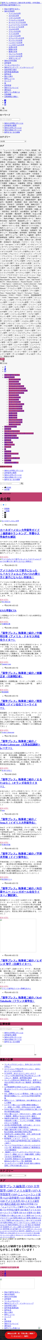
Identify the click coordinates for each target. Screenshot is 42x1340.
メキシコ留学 (18, 1227)
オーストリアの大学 (16, 27)
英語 (31, 1225)
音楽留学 (7, 1227)
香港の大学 (13, 52)
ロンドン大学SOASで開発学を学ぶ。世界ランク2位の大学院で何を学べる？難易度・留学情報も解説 (23, 1082)
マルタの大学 (14, 29)
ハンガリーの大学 (15, 43)
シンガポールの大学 (16, 45)
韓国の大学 (13, 49)
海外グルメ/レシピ (11, 88)
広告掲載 (7, 94)
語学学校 (29, 1227)
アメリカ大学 (15, 1201)
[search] (21, 483)
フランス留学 (27, 1229)
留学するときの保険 (12, 132)
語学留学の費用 (10, 125)
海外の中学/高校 (10, 61)
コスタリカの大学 (15, 56)
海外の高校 (12, 1204)
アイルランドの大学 (16, 20)
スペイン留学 (10, 1237)
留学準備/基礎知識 (11, 72)
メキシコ (37, 1229)
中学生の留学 (15, 1210)
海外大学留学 (9, 11)
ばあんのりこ (22, 1220)
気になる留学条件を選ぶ (9, 1267)
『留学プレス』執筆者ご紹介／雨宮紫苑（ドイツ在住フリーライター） (21, 704)
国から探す (8, 76)
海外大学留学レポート (17, 1225)
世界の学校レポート (12, 1223)
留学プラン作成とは (12, 92)
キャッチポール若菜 (9, 1235)
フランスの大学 (15, 31)
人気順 (6, 511)
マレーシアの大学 (15, 54)
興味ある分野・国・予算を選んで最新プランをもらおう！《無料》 (21, 1335)
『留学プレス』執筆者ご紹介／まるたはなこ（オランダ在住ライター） (21, 783)
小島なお (15, 1216)
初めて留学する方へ (12, 9)
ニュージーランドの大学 (18, 25)
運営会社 (7, 90)
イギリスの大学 (15, 18)
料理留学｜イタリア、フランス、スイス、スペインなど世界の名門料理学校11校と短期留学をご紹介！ (22, 1141)
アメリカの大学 (15, 13)
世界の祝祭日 (33, 1218)
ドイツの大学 (14, 34)
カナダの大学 (14, 16)
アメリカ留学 (26, 1190)
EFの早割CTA (8, 610)
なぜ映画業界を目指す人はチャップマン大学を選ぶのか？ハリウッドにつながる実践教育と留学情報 (22, 1089)
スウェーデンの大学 (16, 38)
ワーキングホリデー (12, 65)
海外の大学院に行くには (13, 123)
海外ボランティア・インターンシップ (19, 67)
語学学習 (7, 85)
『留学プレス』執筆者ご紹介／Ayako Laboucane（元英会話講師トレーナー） (20, 744)
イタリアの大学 (15, 36)
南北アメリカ (32, 1210)
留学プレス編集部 (16, 1186)
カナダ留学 (29, 1213)
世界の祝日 (19, 1218)
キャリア (7, 81)
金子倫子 (17, 1229)
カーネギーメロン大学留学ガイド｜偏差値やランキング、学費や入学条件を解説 (20, 533)
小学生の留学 (12, 1233)
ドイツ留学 (27, 1216)
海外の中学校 (29, 1204)
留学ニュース (9, 79)
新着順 (6, 509)
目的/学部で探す (10, 70)
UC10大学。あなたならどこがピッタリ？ (20, 1073)
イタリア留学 (7, 1220)
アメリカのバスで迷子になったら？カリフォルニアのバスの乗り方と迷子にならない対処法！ (20, 574)
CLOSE (4, 110)
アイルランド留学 (30, 1223)
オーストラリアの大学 (17, 22)
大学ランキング (15, 58)
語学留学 (7, 63)
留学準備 (7, 1229)
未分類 (6, 489)
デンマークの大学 (15, 40)
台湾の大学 (13, 47)
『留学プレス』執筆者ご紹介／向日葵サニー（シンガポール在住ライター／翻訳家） (21, 892)
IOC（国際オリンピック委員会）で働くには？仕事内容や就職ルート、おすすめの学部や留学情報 (23, 1096)
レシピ (3, 1231)
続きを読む (4, 557)
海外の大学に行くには (13, 128)
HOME (8, 487)
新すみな (19, 1235)
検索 (2, 359)
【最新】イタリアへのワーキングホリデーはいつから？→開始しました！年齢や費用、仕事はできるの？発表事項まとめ (22, 1154)
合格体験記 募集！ (11, 97)
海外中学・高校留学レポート (29, 1231)
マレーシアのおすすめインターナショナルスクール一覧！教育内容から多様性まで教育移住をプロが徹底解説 (22, 1147)
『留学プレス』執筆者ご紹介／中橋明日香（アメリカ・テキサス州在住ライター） (21, 636)
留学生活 (7, 74)
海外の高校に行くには (13, 130)
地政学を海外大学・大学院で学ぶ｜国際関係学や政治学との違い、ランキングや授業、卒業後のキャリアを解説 (22, 1120)
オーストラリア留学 (11, 1213)
